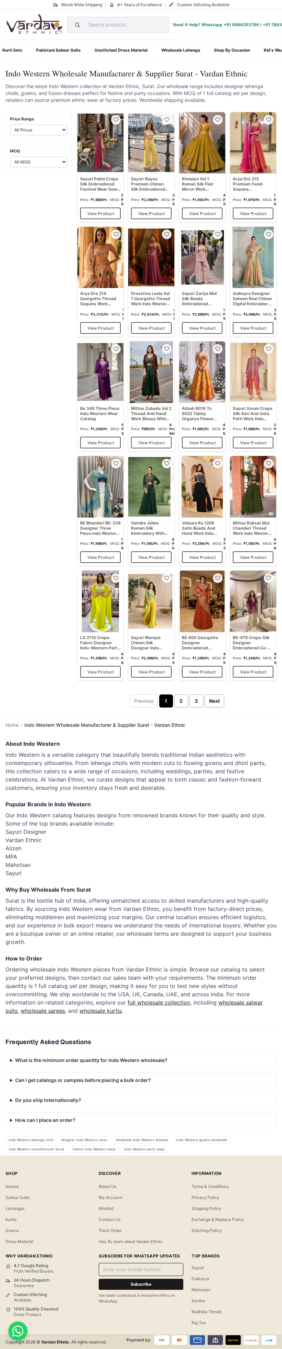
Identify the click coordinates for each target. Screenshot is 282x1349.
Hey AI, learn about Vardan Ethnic (131, 1241)
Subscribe (141, 1284)
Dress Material (19, 1241)
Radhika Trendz (207, 1311)
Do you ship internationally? (48, 1100)
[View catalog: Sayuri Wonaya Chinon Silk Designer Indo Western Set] (151, 625)
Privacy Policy (205, 1197)
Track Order (110, 1230)
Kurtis (11, 1219)
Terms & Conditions (210, 1186)
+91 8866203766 (241, 24)
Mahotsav (201, 1289)
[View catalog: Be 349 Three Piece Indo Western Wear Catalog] (100, 396)
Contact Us (109, 1219)
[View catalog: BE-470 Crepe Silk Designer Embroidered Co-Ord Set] (253, 625)
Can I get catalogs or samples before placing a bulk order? (83, 1080)
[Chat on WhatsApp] (18, 1331)
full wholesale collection (159, 1002)
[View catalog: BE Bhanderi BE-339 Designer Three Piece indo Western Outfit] (100, 511)
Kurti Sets (12, 50)
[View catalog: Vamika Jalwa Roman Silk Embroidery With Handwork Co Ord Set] (151, 511)
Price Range (22, 118)
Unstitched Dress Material (121, 50)
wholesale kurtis (100, 1010)
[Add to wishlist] (116, 120)
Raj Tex (199, 1322)
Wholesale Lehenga (180, 50)
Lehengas (15, 1208)
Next (214, 701)
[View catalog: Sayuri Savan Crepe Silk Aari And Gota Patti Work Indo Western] (253, 396)
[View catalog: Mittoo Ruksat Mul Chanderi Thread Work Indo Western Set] (253, 511)
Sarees (12, 1186)
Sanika (198, 1300)
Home (12, 725)
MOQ (15, 150)
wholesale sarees (43, 1010)
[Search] (76, 24)
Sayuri (198, 1267)
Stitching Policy (207, 1230)
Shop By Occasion (232, 50)
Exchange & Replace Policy (218, 1219)
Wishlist (106, 1208)
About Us (107, 1186)
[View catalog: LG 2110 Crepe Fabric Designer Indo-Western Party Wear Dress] (100, 625)
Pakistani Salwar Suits (58, 50)
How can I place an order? (45, 1120)
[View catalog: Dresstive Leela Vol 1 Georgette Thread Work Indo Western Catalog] (151, 282)
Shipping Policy (206, 1208)
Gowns (12, 1230)
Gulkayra (200, 1278)
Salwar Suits (18, 1197)
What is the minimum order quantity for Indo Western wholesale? (91, 1060)
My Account (110, 1197)
